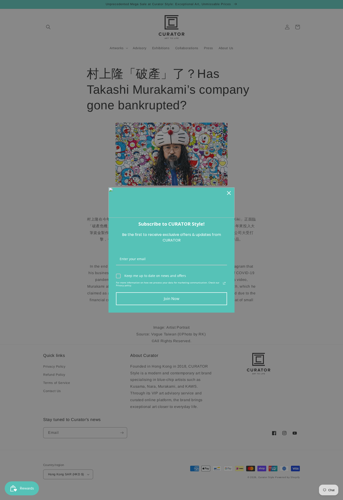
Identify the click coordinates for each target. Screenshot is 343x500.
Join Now (171, 298)
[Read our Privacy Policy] (224, 283)
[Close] (228, 193)
